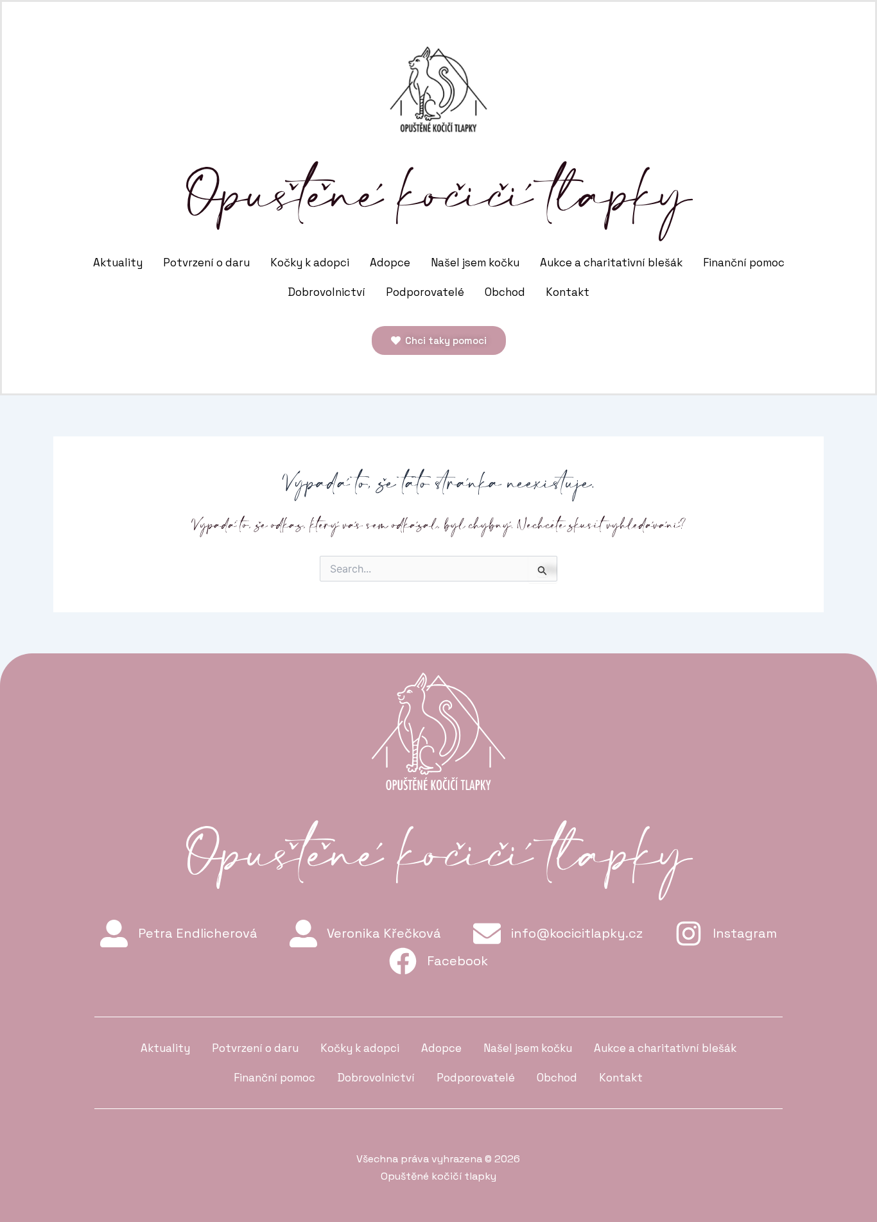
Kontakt (567, 292)
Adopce (390, 262)
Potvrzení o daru (206, 262)
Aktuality (118, 262)
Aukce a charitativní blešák (611, 262)
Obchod (505, 292)
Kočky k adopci (309, 262)
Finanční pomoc (744, 262)
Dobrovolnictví (326, 292)
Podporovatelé (425, 292)
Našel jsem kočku (475, 262)
